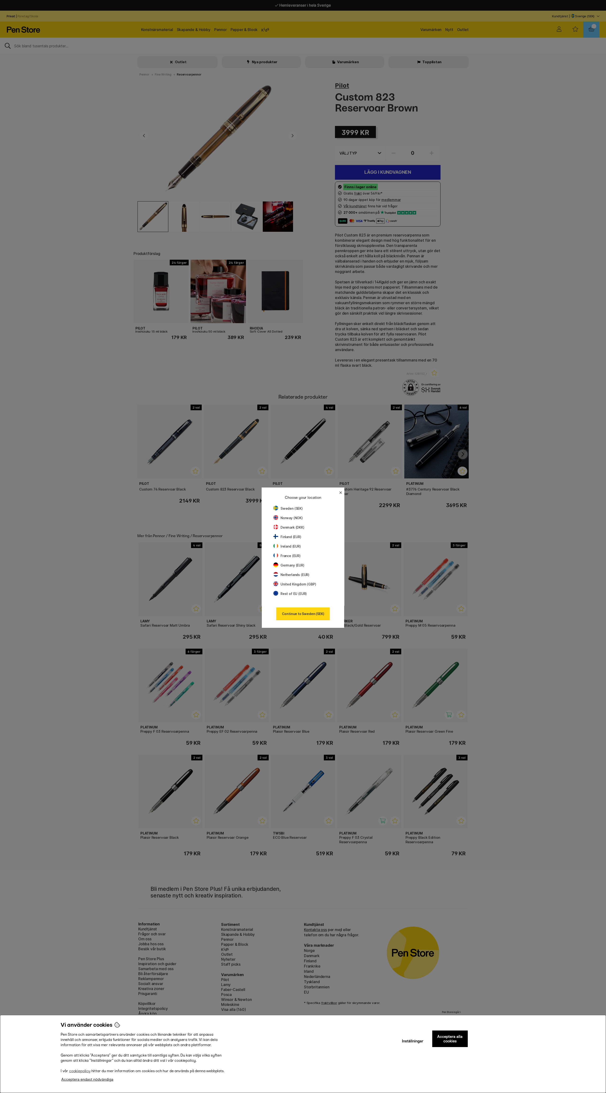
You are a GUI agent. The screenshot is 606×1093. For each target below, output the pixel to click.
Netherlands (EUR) (295, 575)
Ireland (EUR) (291, 546)
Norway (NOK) (292, 518)
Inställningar (412, 1041)
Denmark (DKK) (292, 527)
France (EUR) (291, 556)
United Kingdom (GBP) (298, 584)
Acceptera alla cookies (450, 1038)
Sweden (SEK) (292, 508)
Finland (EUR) (291, 537)
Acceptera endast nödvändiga (87, 1079)
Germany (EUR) (292, 565)
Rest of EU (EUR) (294, 594)
